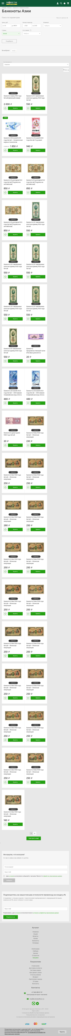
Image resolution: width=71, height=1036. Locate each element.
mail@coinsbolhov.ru (37, 999)
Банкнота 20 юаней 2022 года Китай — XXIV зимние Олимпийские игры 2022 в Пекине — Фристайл (35, 393)
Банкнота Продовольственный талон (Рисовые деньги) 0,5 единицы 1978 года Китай (35, 351)
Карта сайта (35, 1010)
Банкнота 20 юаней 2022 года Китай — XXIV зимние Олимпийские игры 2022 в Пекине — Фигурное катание (13, 393)
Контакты (35, 983)
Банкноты (35, 940)
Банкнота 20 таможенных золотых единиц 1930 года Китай (35, 224)
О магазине (35, 966)
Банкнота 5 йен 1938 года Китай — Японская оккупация (35, 435)
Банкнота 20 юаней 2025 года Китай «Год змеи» (34, 139)
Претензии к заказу (35, 979)
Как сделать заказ (35, 972)
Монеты (35, 936)
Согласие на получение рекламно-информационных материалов (35, 1017)
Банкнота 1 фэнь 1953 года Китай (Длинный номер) (12, 97)
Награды (35, 943)
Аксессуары (35, 949)
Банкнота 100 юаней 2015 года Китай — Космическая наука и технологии (13, 140)
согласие (11, 876)
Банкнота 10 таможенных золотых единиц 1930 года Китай (35, 98)
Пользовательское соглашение (35, 1015)
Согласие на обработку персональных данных (35, 1013)
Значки (35, 953)
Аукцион (35, 957)
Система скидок (35, 970)
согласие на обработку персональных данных (46, 913)
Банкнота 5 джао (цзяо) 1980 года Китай (12, 434)
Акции (35, 934)
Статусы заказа (35, 974)
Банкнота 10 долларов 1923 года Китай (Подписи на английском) (13, 182)
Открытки (35, 955)
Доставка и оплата (35, 968)
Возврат (35, 977)
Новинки (36, 932)
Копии (35, 938)
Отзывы (35, 981)
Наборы (35, 951)
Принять (62, 1032)
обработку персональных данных (52, 876)
